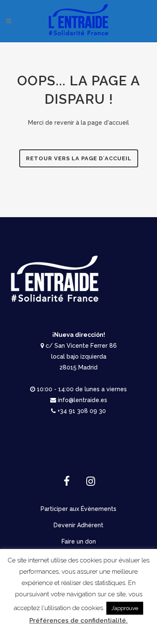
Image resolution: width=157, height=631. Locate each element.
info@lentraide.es (82, 400)
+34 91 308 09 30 (81, 411)
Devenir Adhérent (78, 525)
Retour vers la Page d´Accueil (78, 158)
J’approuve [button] (124, 608)
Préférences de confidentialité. (78, 620)
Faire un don (79, 541)
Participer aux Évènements (78, 508)
